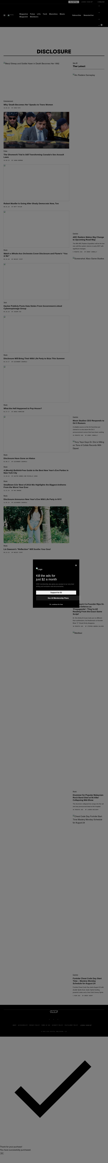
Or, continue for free (56, 604)
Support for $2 (56, 592)
